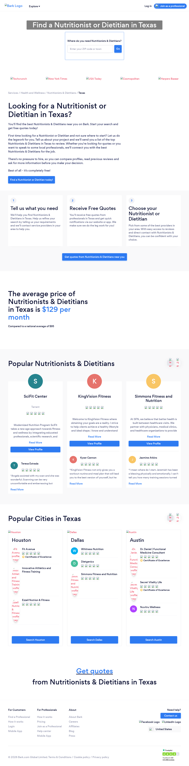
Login (11, 726)
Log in (148, 6)
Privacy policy (100, 757)
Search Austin (153, 640)
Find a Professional (19, 717)
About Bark (75, 717)
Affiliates (74, 726)
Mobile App (15, 731)
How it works (15, 721)
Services (13, 93)
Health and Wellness (33, 93)
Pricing (41, 721)
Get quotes (94, 671)
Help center (44, 731)
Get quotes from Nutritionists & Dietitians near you (94, 257)
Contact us (170, 715)
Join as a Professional (49, 726)
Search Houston (35, 640)
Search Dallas (94, 640)
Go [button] (118, 48)
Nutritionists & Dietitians (61, 93)
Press (72, 736)
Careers (73, 721)
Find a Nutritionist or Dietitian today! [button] (31, 180)
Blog (71, 731)
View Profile (35, 449)
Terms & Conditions (59, 757)
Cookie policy (82, 757)
